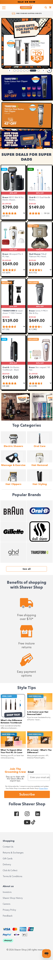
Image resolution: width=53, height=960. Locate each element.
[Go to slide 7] (36, 70)
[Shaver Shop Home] (26, 7)
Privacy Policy (9, 910)
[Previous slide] (10, 71)
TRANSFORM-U (10, 311)
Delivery (7, 865)
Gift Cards (8, 859)
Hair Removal (35, 696)
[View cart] (50, 8)
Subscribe (27, 794)
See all (27, 569)
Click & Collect (10, 871)
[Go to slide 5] (27, 70)
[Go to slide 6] (31, 70)
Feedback (8, 916)
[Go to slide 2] (18, 70)
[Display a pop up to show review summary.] (24, 213)
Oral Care (7, 696)
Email (31, 772)
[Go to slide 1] (14, 70)
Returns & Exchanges (13, 853)
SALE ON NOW (26, 2)
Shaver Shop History (13, 898)
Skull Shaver (35, 254)
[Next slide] (43, 71)
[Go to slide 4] (24, 70)
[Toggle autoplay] (49, 70)
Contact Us (8, 847)
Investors (7, 892)
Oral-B (32, 197)
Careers (6, 904)
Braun (5, 197)
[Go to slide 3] (21, 70)
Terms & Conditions (12, 876)
